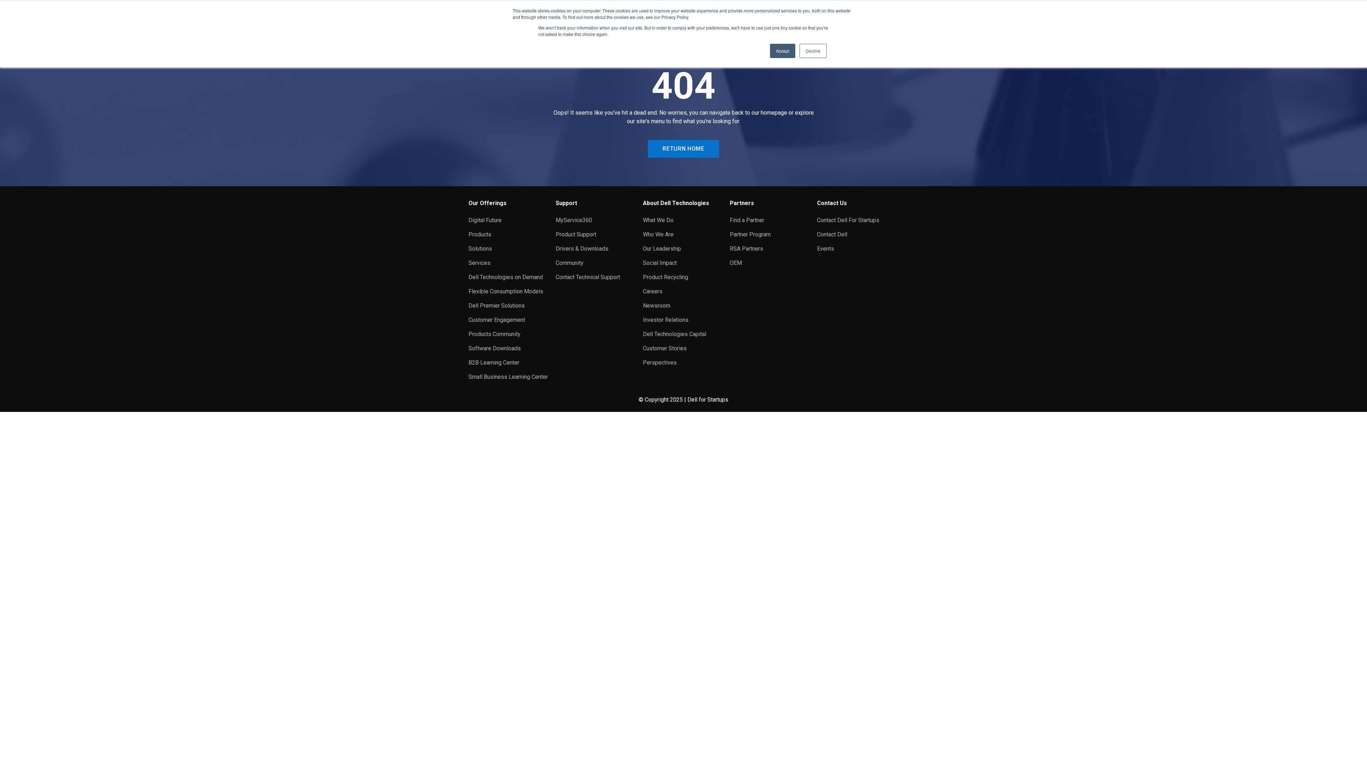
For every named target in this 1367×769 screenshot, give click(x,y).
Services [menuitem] (479, 263)
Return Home (683, 148)
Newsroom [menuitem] (656, 305)
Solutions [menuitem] (480, 248)
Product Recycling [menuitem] (665, 277)
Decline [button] (813, 51)
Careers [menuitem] (652, 291)
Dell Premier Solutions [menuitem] (496, 305)
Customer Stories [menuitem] (665, 348)
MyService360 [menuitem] (574, 220)
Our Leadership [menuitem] (662, 248)
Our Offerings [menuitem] (487, 203)
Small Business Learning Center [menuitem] (508, 376)
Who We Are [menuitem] (658, 234)
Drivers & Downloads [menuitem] (582, 248)
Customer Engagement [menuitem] (496, 320)
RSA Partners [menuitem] (746, 248)
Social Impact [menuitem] (660, 263)
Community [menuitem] (569, 263)
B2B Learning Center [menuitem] (493, 362)
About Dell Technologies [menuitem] (676, 203)
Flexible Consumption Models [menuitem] (505, 291)
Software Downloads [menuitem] (494, 348)
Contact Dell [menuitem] (832, 234)
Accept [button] (782, 51)
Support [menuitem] (566, 203)
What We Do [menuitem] (658, 220)
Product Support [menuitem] (576, 234)
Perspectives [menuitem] (660, 362)
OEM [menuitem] (736, 263)
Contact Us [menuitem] (832, 203)
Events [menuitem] (825, 248)
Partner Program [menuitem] (750, 234)
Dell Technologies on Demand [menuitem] (505, 277)
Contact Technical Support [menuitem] (588, 277)
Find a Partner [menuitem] (747, 220)
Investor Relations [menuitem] (665, 320)
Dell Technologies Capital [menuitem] (674, 334)
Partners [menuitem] (742, 203)
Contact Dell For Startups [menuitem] (848, 220)
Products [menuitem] (479, 234)
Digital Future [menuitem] (485, 220)
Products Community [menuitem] (494, 334)
